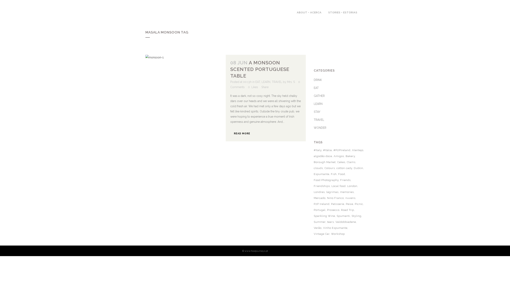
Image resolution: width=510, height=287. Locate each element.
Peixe (349, 203)
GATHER (319, 95)
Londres (319, 192)
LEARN (266, 82)
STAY (317, 111)
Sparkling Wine (324, 215)
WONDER (320, 127)
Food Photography (326, 180)
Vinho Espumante (335, 227)
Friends (345, 180)
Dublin (358, 168)
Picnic (359, 203)
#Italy (318, 150)
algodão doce (323, 156)
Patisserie (337, 203)
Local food (339, 186)
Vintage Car (322, 233)
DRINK (318, 80)
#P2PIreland (341, 150)
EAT (257, 82)
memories (347, 192)
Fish (334, 174)
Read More (242, 133)
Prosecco (333, 209)
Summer (320, 221)
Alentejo (357, 150)
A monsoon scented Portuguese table (259, 69)
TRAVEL (277, 82)
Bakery (350, 156)
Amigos (339, 156)
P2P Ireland (322, 203)
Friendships (322, 186)
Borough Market (325, 162)
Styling (356, 215)
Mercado (320, 198)
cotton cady (344, 168)
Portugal (320, 209)
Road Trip (347, 209)
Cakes (341, 162)
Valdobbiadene (345, 221)
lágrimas (332, 192)
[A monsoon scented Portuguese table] (185, 81)
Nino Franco (335, 198)
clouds (318, 168)
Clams (351, 162)
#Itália (327, 150)
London (352, 186)
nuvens (350, 198)
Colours (330, 168)
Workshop (338, 233)
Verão (318, 227)
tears (330, 221)
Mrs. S (291, 82)
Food (341, 174)
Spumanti (343, 215)
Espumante (321, 174)
